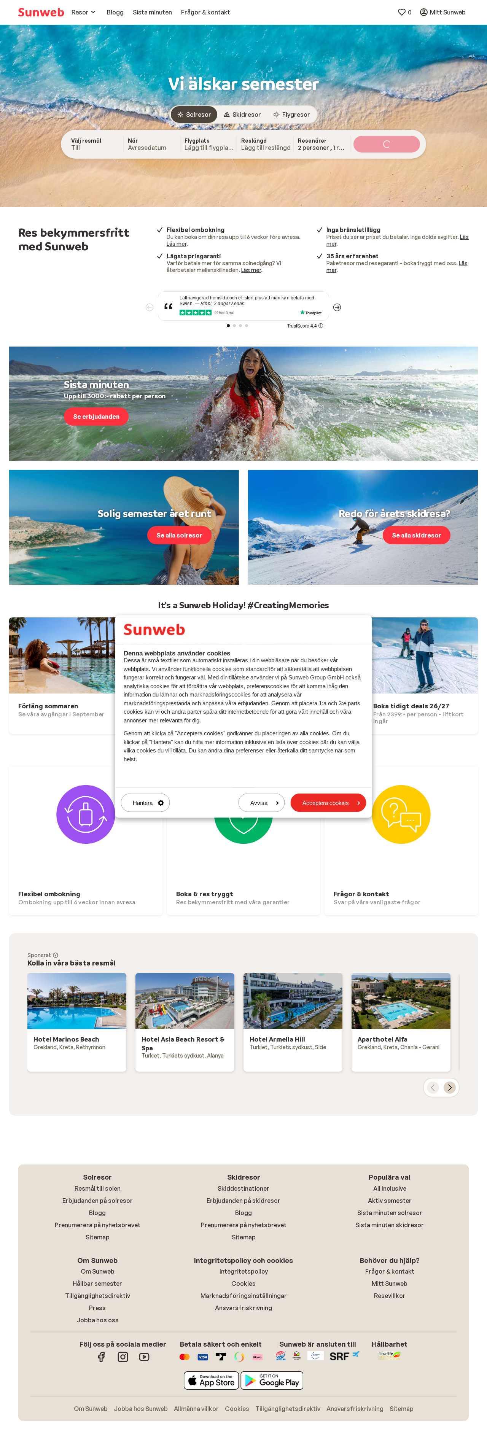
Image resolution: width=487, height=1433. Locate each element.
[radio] (194, 114)
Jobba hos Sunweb (141, 1408)
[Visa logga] (203, 1361)
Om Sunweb (98, 1271)
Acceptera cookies (325, 803)
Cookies (243, 1283)
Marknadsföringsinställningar (244, 1295)
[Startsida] (41, 12)
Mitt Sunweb (389, 1283)
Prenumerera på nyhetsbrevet (97, 1225)
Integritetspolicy (244, 1271)
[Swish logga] (239, 1361)
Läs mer (176, 243)
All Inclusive (389, 1188)
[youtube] (144, 1361)
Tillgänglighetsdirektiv (97, 1295)
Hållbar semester (97, 1283)
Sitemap (98, 1237)
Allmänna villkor (196, 1408)
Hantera (143, 803)
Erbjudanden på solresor (97, 1200)
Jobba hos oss (97, 1320)
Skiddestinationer (243, 1188)
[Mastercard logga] (184, 1361)
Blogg (97, 1213)
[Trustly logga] (221, 1361)
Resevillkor (390, 1295)
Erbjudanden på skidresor (243, 1200)
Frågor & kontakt (389, 1271)
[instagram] (123, 1361)
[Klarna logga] (257, 1361)
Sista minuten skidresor (389, 1225)
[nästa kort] (450, 1088)
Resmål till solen (98, 1188)
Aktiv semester (390, 1200)
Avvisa (258, 803)
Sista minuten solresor (389, 1213)
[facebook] (101, 1361)
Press (97, 1308)
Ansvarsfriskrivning (243, 1308)
